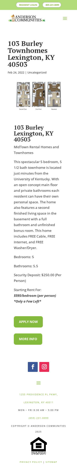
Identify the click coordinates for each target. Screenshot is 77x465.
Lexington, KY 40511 (39, 407)
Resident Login (35, 5)
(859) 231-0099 (39, 423)
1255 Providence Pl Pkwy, (38, 399)
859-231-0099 (39, 10)
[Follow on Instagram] (44, 372)
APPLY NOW (28, 327)
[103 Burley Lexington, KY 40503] (38, 117)
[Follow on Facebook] (33, 372)
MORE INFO (28, 344)
